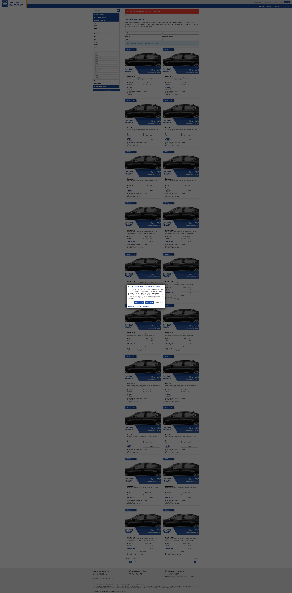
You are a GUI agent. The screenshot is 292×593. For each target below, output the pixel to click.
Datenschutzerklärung (134, 306)
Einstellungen (159, 302)
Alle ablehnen (149, 302)
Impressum (145, 306)
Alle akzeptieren (139, 302)
